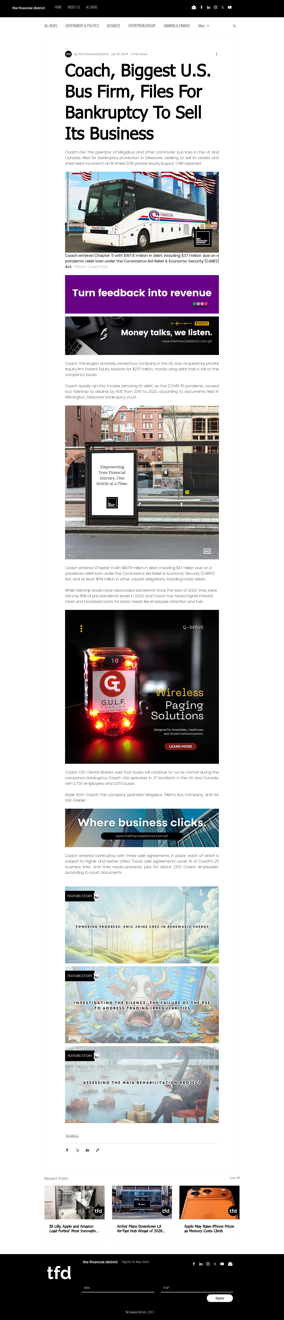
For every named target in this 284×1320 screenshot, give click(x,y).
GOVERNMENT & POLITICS (82, 25)
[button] (234, 25)
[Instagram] (215, 7)
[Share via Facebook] (67, 1150)
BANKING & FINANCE (177, 25)
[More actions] (216, 54)
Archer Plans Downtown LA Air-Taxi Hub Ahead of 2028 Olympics (139, 1229)
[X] (222, 7)
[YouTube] (229, 7)
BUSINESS (113, 25)
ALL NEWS (50, 25)
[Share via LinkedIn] (87, 1150)
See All (235, 1178)
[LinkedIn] (208, 7)
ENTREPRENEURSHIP (142, 25)
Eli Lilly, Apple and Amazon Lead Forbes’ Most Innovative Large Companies (73, 1229)
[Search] (239, 8)
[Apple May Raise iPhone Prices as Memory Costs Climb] (209, 1202)
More (201, 25)
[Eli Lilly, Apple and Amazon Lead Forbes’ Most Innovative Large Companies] (74, 1202)
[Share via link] (98, 1150)
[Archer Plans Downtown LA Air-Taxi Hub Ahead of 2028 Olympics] (142, 1202)
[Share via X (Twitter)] (77, 1150)
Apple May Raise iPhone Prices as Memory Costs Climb (209, 1229)
